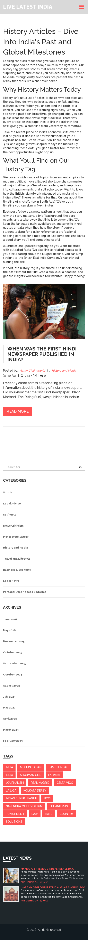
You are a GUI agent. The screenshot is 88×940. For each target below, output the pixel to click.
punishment (15, 814)
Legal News (11, 580)
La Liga (11, 790)
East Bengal (58, 767)
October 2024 (12, 674)
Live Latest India (27, 7)
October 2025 (12, 652)
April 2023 (10, 718)
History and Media (64, 370)
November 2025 (14, 641)
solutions (14, 821)
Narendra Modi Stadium (24, 806)
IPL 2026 (54, 775)
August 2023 (11, 685)
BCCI (47, 798)
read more (18, 411)
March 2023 (10, 729)
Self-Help (9, 514)
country (67, 814)
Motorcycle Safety (15, 536)
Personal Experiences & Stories (24, 591)
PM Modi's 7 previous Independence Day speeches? (46, 869)
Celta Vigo (65, 782)
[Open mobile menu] (82, 7)
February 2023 (13, 740)
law (35, 814)
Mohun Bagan (31, 767)
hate (48, 814)
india (9, 767)
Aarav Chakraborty (32, 370)
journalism (15, 782)
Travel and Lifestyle (16, 558)
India (9, 775)
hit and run (59, 806)
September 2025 (14, 663)
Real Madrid (40, 782)
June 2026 (10, 619)
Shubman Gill (30, 775)
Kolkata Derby (35, 790)
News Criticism (13, 525)
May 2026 (9, 630)
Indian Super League (21, 798)
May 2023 (9, 707)
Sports (7, 492)
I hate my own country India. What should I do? (52, 887)
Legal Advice (12, 503)
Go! (80, 467)
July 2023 (9, 696)
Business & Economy (17, 569)
